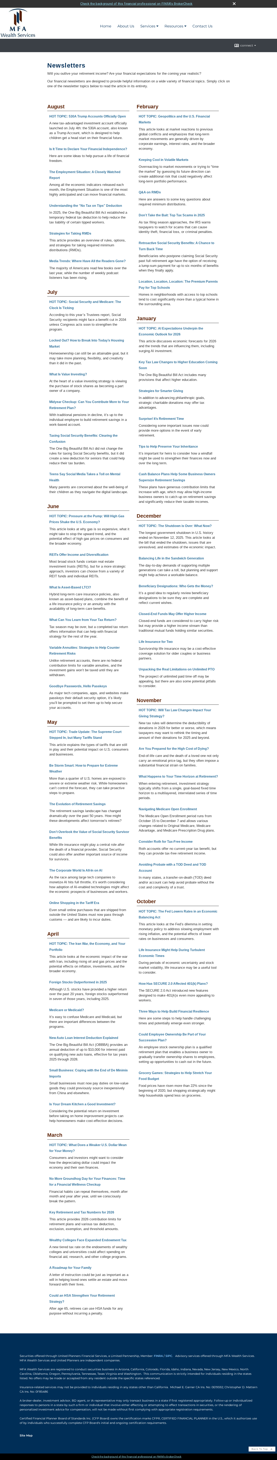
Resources (173, 26)
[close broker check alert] (234, 3)
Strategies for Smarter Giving (161, 391)
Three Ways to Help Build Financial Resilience (174, 1011)
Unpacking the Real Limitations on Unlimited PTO (177, 669)
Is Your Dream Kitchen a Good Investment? (82, 1104)
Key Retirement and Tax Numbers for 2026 (81, 1212)
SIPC (168, 1356)
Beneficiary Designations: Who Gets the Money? (176, 586)
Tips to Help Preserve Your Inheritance (168, 446)
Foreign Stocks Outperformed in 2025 (78, 982)
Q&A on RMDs (150, 192)
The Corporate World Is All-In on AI (75, 870)
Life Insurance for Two (156, 641)
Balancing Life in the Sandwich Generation (171, 558)
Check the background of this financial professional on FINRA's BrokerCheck (136, 4)
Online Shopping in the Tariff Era (74, 903)
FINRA (158, 1356)
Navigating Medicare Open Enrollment (168, 809)
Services (147, 26)
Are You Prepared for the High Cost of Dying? (174, 748)
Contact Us (202, 26)
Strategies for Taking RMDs (70, 233)
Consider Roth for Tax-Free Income (166, 841)
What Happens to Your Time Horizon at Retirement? (178, 776)
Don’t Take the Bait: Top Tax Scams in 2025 (172, 215)
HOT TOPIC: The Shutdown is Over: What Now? (175, 526)
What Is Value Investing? (68, 374)
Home (105, 26)
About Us (125, 26)
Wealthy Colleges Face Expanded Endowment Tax (88, 1240)
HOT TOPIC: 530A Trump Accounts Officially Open (87, 116)
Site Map (26, 1435)
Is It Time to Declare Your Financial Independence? (88, 149)
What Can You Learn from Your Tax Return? (83, 620)
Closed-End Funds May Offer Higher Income (172, 614)
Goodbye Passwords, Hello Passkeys (78, 686)
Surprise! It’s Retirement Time (161, 418)
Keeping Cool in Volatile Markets (163, 160)
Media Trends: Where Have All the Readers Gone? (87, 261)
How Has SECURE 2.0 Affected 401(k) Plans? (173, 983)
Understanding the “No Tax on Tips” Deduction (85, 205)
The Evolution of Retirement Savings (77, 804)
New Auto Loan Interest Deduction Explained (83, 1038)
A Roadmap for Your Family (70, 1267)
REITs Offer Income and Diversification (78, 554)
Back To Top (260, 1448)
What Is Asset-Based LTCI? (70, 587)
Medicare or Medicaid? (66, 1010)
